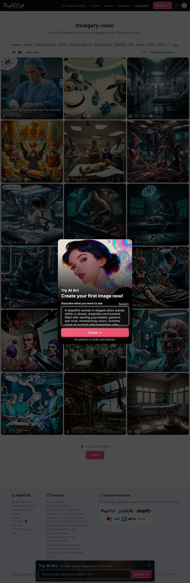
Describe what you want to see (82, 303)
